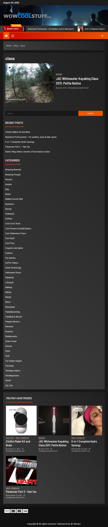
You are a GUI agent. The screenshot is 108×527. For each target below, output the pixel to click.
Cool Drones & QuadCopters (18, 228)
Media (8, 292)
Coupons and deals (14, 248)
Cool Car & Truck (12, 223)
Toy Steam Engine (13, 361)
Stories (8, 346)
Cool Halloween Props (15, 233)
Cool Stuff (10, 238)
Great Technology (13, 267)
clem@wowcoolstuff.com (79, 88)
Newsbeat (10, 307)
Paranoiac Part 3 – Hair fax (17, 147)
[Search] (102, 35)
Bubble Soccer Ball (14, 199)
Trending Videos (12, 370)
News (8, 302)
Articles (8, 179)
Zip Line (9, 385)
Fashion (9, 253)
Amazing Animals (13, 169)
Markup (8, 287)
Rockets (9, 331)
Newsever (62, 524)
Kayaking (59, 74)
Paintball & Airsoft (13, 317)
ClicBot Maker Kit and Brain (17, 132)
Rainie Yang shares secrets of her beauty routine (27, 151)
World (8, 380)
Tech (7, 356)
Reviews (9, 326)
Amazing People (13, 174)
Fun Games (10, 258)
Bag (7, 189)
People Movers (12, 321)
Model (8, 297)
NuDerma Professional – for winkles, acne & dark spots (44, 29)
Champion (9, 214)
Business (9, 204)
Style (7, 351)
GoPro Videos (11, 263)
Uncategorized (12, 375)
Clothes (8, 218)
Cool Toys (9, 243)
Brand (8, 194)
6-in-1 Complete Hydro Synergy (92, 29)
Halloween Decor (13, 272)
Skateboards (11, 336)
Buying (8, 209)
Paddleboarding (12, 312)
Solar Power (11, 341)
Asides (8, 184)
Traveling (9, 366)
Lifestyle (9, 282)
